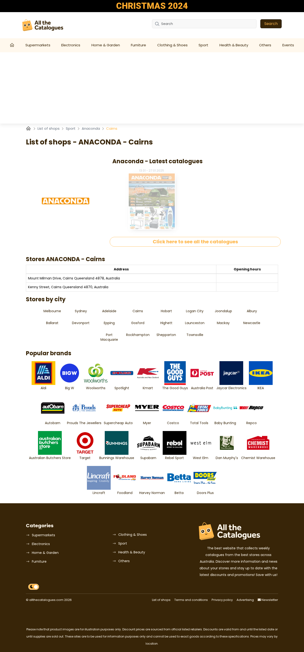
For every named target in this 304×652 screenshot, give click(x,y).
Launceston (194, 323)
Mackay (223, 323)
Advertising (245, 600)
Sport (203, 45)
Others (265, 45)
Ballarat (52, 323)
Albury (252, 311)
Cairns (138, 311)
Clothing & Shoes (172, 45)
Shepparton (166, 334)
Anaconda (91, 128)
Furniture (138, 45)
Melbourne (52, 311)
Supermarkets (37, 45)
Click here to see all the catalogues (195, 241)
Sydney (81, 311)
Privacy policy (222, 600)
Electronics (70, 45)
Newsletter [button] (269, 600)
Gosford (137, 323)
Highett (166, 323)
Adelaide (109, 311)
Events (288, 45)
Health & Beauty (233, 45)
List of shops (49, 128)
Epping (109, 323)
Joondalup (223, 311)
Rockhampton (138, 334)
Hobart (166, 311)
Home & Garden (105, 45)
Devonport (81, 323)
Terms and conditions (191, 600)
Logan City (195, 311)
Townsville (194, 334)
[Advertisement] (152, 88)
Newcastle (251, 323)
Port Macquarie (109, 337)
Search (271, 23)
